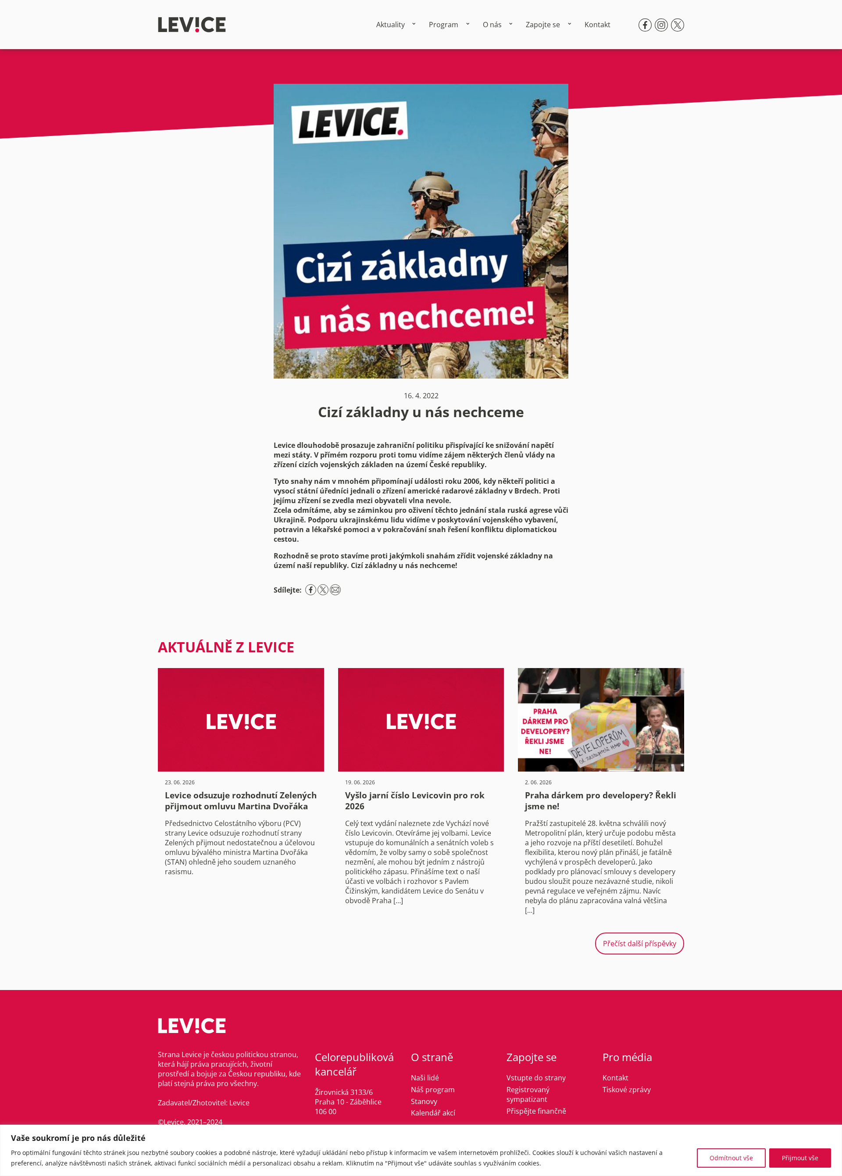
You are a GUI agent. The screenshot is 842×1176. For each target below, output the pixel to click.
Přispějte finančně (536, 1111)
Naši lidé (425, 1078)
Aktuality (390, 24)
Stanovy (424, 1101)
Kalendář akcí (433, 1113)
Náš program (433, 1089)
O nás (492, 24)
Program (443, 24)
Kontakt (597, 24)
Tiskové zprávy (627, 1089)
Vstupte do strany (536, 1078)
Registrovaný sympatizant (528, 1094)
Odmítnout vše (731, 1158)
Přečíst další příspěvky (639, 943)
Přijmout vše (800, 1158)
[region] (421, 1150)
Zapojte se (543, 24)
